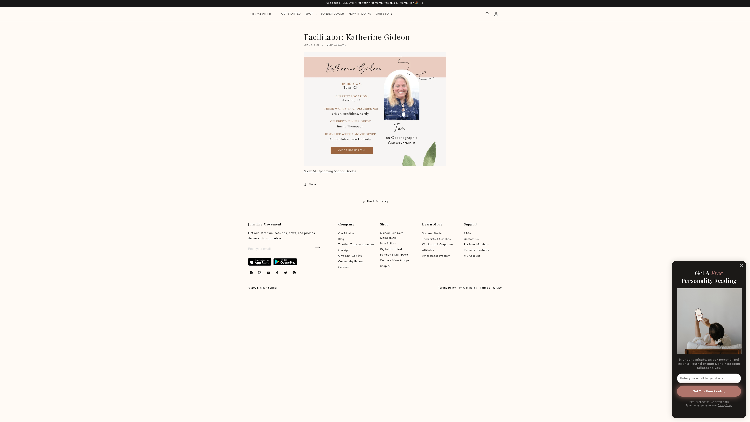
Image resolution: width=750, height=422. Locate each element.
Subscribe (318, 249)
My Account (472, 256)
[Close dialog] (742, 265)
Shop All (385, 266)
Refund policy (447, 287)
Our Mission (346, 233)
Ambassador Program (436, 256)
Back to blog (377, 201)
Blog (341, 239)
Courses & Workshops (394, 260)
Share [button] (312, 184)
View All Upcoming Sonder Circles (330, 171)
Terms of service (491, 287)
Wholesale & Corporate (437, 244)
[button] (310, 14)
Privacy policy (468, 287)
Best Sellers (388, 243)
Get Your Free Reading (709, 391)
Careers (343, 267)
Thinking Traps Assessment (356, 244)
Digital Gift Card (391, 249)
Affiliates (428, 250)
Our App (344, 250)
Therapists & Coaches (436, 239)
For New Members (476, 244)
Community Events (350, 261)
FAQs (467, 233)
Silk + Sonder (269, 287)
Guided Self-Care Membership (392, 236)
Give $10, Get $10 (350, 256)
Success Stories (432, 233)
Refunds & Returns (476, 250)
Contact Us (471, 239)
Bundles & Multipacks (394, 254)
